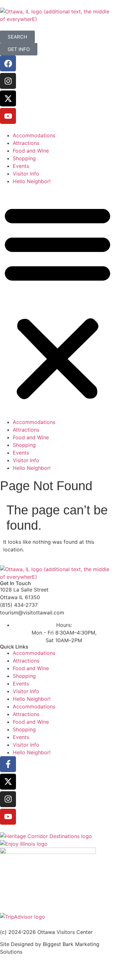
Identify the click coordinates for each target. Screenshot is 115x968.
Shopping (24, 158)
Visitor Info (26, 173)
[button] (57, 301)
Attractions (26, 143)
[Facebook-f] (8, 764)
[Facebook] (8, 63)
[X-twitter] (8, 98)
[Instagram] (8, 81)
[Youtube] (8, 116)
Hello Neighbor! (31, 181)
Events (21, 166)
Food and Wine (31, 150)
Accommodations (34, 135)
